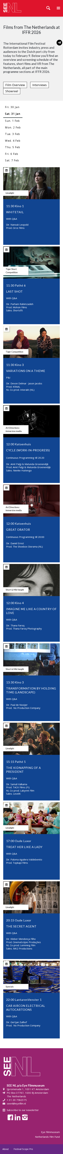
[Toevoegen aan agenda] (6, 170)
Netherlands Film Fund (47, 1136)
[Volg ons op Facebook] (9, 1117)
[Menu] (58, 8)
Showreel (11, 91)
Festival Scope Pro (23, 1149)
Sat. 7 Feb (12, 160)
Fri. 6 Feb (11, 154)
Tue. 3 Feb (12, 134)
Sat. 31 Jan (12, 114)
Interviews (39, 85)
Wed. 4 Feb (13, 140)
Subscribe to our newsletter (23, 1110)
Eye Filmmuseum (50, 1132)
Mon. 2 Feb (13, 127)
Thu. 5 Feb (12, 147)
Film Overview (15, 85)
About (5, 1149)
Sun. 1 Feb (12, 121)
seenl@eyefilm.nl (16, 1103)
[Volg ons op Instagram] (24, 1117)
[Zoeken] (48, 8)
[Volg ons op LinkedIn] (16, 1117)
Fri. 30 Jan (12, 107)
